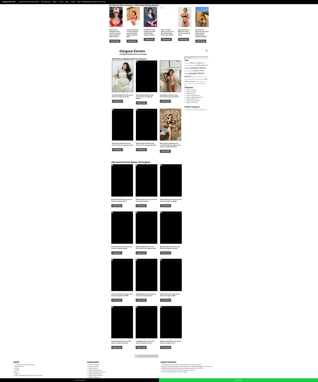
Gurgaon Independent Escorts (194, 97)
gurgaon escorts (198, 68)
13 (154, 356)
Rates (67, 1)
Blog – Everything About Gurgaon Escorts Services (91, 1)
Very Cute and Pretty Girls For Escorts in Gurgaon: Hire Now (178, 370)
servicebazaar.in (190, 83)
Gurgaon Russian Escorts (193, 100)
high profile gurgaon (201, 79)
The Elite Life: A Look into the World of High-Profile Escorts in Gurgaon (182, 364)
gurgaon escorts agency (189, 70)
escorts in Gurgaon (196, 63)
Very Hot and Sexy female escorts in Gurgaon (174, 372)
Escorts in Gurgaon (191, 90)
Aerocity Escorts (45, 1)
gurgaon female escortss (195, 76)
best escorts (187, 63)
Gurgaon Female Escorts (193, 95)
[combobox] (196, 109)
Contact (73, 1)
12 (151, 356)
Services (61, 1)
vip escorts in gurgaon (197, 83)
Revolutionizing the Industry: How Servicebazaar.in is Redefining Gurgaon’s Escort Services (187, 366)
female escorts (193, 65)
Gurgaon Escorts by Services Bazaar (29, 1)
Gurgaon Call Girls (191, 91)
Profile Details (115, 41)
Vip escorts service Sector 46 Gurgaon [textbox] (195, 109)
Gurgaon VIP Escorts (192, 102)
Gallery (54, 1)
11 (149, 356)
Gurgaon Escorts (132, 51)
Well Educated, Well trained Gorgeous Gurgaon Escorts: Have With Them (182, 368)
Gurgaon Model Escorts (192, 99)
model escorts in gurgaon (199, 81)
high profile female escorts (192, 79)
